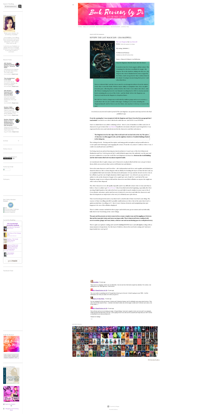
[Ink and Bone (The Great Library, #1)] (87, 338)
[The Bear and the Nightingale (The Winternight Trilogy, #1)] (143, 356)
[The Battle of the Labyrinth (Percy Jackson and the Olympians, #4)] (123, 350)
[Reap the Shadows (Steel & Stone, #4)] (127, 332)
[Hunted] (156, 356)
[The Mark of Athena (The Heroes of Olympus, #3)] (91, 350)
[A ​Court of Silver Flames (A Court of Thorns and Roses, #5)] (111, 350)
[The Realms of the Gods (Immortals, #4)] (123, 338)
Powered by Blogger (114, 406)
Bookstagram (115, 26)
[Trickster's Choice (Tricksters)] (107, 338)
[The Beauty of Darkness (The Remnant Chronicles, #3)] (111, 356)
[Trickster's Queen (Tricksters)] (103, 338)
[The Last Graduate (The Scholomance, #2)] (95, 356)
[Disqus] (121, 258)
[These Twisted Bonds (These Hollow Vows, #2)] (139, 350)
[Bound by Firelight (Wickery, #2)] (78, 338)
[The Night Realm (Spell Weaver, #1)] (111, 332)
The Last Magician (121, 42)
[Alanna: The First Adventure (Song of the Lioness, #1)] (155, 338)
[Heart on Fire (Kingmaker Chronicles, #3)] (155, 350)
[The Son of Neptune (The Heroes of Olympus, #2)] (103, 350)
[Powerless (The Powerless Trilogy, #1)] (143, 344)
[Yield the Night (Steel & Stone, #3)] (123, 332)
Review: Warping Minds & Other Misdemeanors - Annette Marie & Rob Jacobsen (9, 122)
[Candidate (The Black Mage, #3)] (131, 356)
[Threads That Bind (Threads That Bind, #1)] (107, 356)
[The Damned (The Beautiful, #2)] (143, 332)
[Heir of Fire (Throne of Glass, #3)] (111, 344)
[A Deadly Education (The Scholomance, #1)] (99, 356)
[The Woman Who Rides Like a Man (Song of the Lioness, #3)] (147, 338)
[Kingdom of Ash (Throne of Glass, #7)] (95, 344)
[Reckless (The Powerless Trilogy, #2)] (139, 344)
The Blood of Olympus (13, 227)
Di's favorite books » (154, 360)
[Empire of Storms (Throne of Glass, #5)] (103, 344)
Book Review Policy (103, 26)
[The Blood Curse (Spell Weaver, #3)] (99, 332)
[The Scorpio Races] (91, 332)
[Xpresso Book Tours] (11, 383)
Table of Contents (89, 26)
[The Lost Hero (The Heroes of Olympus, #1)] (115, 350)
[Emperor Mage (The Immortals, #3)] (131, 338)
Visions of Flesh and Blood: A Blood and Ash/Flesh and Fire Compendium (12, 247)
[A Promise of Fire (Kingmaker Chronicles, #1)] (78, 356)
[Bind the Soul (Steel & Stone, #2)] (135, 332)
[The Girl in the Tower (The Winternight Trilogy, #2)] (147, 356)
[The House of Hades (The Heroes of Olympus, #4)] (91, 344)
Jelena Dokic (10, 254)
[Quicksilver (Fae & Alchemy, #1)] (135, 344)
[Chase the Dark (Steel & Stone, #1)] (139, 332)
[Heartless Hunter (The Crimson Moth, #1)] (86, 344)
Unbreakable (10, 253)
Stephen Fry (10, 241)
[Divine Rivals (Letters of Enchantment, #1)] (86, 356)
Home (80, 26)
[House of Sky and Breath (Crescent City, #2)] (107, 350)
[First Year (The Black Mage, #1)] (139, 356)
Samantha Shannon (12, 235)
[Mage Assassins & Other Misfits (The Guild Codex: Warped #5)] (127, 350)
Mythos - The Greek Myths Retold (12, 239)
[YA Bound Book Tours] (11, 401)
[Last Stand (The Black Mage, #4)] (127, 356)
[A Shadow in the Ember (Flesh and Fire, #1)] (82, 350)
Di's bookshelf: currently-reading (12, 224)
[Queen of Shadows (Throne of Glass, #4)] (107, 344)
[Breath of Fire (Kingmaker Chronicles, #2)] (74, 356)
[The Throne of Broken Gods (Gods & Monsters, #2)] (78, 332)
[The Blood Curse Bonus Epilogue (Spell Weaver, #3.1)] (103, 332)
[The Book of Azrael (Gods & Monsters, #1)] (82, 332)
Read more (15, 74)
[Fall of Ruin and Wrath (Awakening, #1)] (103, 356)
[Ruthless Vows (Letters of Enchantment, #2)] (82, 356)
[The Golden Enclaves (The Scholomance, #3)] (91, 356)
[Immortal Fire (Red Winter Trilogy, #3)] (91, 338)
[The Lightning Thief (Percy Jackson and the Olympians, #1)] (151, 350)
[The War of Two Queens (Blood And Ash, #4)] (74, 350)
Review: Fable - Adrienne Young (9, 108)
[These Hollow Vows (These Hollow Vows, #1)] (143, 350)
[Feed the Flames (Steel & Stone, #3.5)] (131, 332)
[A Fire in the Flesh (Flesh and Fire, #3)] (152, 344)
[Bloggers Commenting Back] (11, 410)
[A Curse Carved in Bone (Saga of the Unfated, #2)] (74, 344)
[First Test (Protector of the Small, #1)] (127, 338)
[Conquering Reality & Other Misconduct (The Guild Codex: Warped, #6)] (74, 332)
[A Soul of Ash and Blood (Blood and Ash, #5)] (95, 332)
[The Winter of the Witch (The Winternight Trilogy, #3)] (123, 356)
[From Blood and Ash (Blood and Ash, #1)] (95, 350)
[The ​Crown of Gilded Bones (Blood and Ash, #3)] (78, 350)
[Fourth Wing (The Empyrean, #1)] (131, 344)
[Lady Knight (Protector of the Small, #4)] (111, 338)
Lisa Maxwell (133, 42)
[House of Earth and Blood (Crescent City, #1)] (135, 350)
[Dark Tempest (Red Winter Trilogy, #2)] (95, 338)
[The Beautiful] (147, 332)
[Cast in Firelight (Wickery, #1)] (74, 338)
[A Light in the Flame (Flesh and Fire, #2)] (156, 344)
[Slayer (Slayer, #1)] (156, 332)
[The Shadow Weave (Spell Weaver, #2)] (107, 332)
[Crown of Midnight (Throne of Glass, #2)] (115, 344)
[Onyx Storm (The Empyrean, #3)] (123, 344)
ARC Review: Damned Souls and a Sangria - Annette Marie (8, 93)
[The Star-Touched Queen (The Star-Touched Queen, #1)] (151, 332)
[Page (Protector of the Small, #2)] (119, 338)
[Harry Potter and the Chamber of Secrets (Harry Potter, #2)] (152, 356)
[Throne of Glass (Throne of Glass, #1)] (119, 344)
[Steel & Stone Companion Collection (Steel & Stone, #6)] (119, 332)
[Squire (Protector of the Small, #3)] (115, 338)
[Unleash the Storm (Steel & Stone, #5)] (115, 332)
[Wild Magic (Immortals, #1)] (139, 338)
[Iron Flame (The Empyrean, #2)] (127, 344)
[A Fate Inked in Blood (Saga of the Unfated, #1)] (78, 344)
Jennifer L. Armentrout (9, 250)
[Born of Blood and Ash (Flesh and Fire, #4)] (147, 344)
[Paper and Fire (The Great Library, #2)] (82, 338)
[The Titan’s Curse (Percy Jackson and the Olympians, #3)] (131, 350)
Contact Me (125, 26)
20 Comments (100, 34)
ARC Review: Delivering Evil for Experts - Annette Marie (9, 65)
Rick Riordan (10, 228)
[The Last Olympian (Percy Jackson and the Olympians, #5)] (119, 350)
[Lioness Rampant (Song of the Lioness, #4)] (143, 338)
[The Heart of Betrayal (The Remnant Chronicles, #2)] (115, 356)
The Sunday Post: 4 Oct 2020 (9, 79)
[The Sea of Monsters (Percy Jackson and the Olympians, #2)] (147, 350)
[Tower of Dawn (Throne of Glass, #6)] (99, 344)
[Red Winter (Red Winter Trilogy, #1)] (99, 338)
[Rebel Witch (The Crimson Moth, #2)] (82, 344)
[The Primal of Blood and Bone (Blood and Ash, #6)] (86, 332)
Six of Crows (112, 188)
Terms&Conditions (113, 409)
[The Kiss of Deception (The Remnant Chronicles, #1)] (119, 356)
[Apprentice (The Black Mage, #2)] (135, 356)
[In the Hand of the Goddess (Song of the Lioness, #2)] (151, 338)
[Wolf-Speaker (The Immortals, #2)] (135, 338)
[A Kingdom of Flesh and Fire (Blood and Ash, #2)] (87, 350)
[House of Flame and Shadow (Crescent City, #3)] (99, 350)
